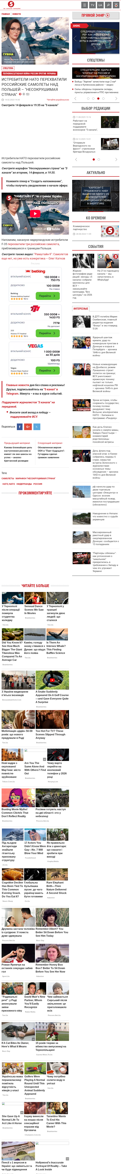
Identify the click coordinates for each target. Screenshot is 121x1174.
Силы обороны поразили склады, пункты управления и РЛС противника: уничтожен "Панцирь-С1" (97, 92)
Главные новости (17, 385)
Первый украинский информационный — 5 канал (11, 5)
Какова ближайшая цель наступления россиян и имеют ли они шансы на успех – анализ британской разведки (18, 454)
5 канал (63, 60)
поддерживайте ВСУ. (23, 416)
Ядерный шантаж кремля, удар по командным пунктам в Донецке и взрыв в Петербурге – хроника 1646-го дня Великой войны (105, 346)
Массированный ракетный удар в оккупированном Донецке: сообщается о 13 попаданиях (106, 538)
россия (37, 484)
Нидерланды (24, 484)
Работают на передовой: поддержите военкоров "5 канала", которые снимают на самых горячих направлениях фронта (85, 129)
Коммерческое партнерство (81, 228)
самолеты (8, 478)
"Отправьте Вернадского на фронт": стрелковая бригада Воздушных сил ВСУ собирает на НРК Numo (84, 150)
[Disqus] (35, 542)
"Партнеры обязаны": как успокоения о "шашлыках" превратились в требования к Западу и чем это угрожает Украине (105, 562)
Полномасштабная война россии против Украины (29, 73)
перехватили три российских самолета (33, 244)
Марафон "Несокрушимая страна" (35, 478)
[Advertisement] (35, 320)
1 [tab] (88, 98)
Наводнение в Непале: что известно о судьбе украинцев (105, 516)
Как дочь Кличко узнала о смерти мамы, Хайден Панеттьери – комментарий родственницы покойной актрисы (106, 434)
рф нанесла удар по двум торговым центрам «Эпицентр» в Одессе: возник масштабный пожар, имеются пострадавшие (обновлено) (106, 495)
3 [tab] (98, 98)
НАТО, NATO (9, 484)
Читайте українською (58, 99)
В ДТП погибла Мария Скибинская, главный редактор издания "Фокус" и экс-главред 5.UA (105, 322)
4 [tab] (103, 98)
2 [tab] (93, 98)
